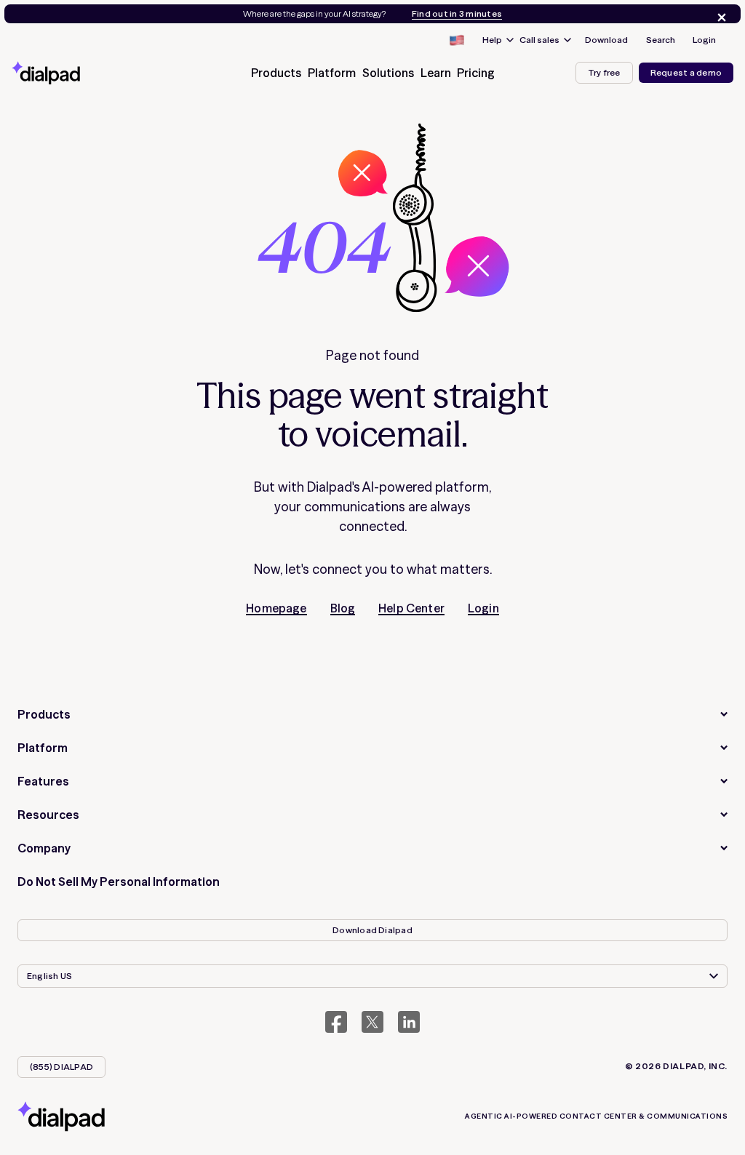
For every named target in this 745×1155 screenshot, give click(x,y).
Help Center (411, 608)
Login (704, 39)
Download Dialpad (372, 929)
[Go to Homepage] (62, 72)
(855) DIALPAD (61, 1066)
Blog (343, 608)
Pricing (476, 72)
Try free (604, 72)
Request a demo (686, 72)
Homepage (276, 608)
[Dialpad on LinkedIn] (409, 1022)
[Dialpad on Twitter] (372, 1022)
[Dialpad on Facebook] (336, 1022)
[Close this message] (719, 17)
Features (43, 781)
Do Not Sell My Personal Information (118, 881)
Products (44, 714)
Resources (48, 814)
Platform (42, 747)
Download (606, 39)
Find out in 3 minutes (457, 13)
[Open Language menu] (456, 40)
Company (44, 848)
